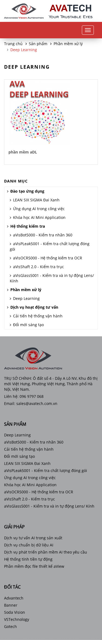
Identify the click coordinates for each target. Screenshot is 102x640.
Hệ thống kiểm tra (27, 226)
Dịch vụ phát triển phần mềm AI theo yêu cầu (45, 552)
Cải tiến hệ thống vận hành (38, 315)
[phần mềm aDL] (39, 112)
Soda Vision (14, 612)
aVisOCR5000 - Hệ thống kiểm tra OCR (47, 257)
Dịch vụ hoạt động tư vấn (34, 307)
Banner (10, 605)
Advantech (13, 598)
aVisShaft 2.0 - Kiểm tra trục (38, 266)
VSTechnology (16, 619)
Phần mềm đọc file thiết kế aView (34, 566)
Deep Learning (23, 49)
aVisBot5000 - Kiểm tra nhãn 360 (42, 235)
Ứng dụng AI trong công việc (39, 208)
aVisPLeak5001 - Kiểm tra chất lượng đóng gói (49, 246)
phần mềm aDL (22, 152)
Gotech (10, 626)
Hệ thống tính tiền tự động (28, 559)
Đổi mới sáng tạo (28, 324)
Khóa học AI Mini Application (39, 217)
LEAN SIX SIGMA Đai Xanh (36, 199)
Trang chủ (13, 43)
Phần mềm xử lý (68, 43)
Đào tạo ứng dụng (27, 191)
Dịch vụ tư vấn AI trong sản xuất (33, 537)
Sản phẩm (38, 43)
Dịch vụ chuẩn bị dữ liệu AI (28, 545)
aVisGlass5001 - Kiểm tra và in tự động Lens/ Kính (52, 278)
